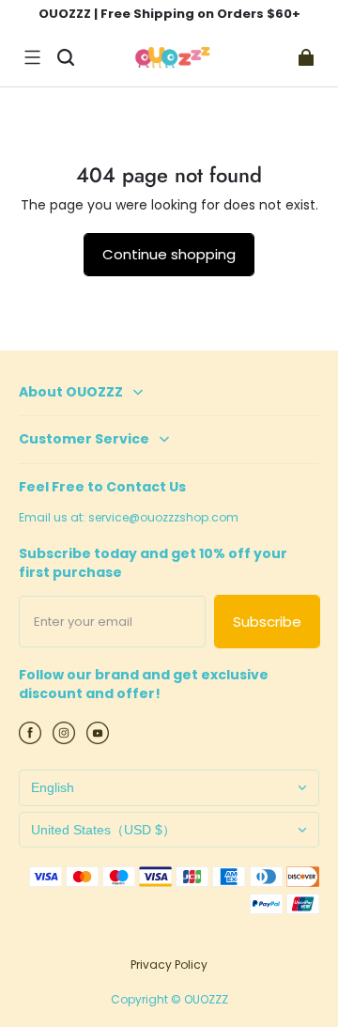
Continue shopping (169, 254)
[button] (32, 57)
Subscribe (267, 621)
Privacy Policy (169, 965)
